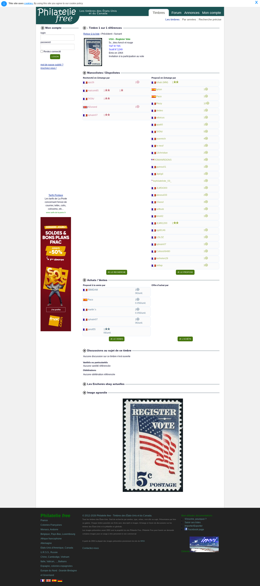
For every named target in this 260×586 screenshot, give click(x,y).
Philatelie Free (58, 15)
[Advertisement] (56, 133)
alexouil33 (161, 195)
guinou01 (161, 167)
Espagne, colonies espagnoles (57, 566)
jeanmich (161, 138)
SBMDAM (93, 289)
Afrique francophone (51, 538)
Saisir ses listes (193, 522)
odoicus (160, 117)
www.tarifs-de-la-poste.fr (56, 212)
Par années (189, 19)
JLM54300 (161, 188)
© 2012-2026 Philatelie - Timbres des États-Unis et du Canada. (117, 515)
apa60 (159, 124)
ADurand (92, 107)
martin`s (92, 309)
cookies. (28, 3)
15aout (159, 202)
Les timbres (172, 19)
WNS (142, 541)
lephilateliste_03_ (162, 181)
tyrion (159, 89)
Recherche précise (210, 19)
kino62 (159, 216)
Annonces (191, 13)
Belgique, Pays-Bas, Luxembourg (58, 534)
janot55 (92, 329)
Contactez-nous (90, 548)
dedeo (159, 110)
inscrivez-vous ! (49, 68)
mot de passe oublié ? (52, 64)
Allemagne (46, 543)
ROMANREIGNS (162, 159)
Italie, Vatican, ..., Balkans (54, 561)
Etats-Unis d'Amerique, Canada (57, 547)
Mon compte (211, 13)
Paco (159, 96)
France (44, 520)
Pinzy (159, 103)
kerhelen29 (162, 258)
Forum (176, 13)
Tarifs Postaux (56, 195)
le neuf (159, 145)
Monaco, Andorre (49, 529)
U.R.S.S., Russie (49, 552)
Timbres (159, 13)
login (43, 33)
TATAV (91, 98)
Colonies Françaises (51, 525)
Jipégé (159, 174)
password (46, 42)
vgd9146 (160, 230)
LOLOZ (160, 237)
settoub (160, 209)
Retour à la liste (91, 34)
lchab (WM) (162, 82)
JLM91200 (161, 223)
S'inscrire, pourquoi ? (196, 519)
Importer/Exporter (194, 526)
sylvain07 (93, 115)
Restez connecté (52, 51)
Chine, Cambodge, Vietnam (55, 557)
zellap (159, 265)
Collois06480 (163, 251)
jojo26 (91, 82)
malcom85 (93, 90)
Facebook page (195, 529)
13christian (162, 152)
